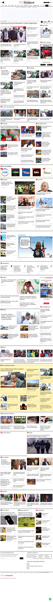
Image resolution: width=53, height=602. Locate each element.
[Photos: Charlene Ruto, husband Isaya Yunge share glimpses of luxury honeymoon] (3, 530)
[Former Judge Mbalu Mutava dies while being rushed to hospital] (44, 186)
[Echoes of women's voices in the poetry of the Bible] (3, 245)
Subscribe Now (46, 51)
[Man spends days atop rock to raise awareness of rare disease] (44, 203)
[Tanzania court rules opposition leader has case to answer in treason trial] (33, 461)
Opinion (4, 232)
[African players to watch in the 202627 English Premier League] (46, 353)
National (4, 123)
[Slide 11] (21, 453)
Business (4, 179)
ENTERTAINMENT (26, 5)
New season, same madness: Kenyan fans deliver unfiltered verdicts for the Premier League (20, 361)
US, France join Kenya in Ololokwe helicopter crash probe (5, 60)
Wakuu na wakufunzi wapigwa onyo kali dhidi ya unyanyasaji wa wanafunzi (20, 504)
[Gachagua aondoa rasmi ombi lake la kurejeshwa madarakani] (46, 498)
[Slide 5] (12, 453)
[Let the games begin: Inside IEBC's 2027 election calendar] (33, 94)
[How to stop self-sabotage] (38, 515)
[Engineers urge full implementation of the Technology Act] (25, 188)
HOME (2, 5)
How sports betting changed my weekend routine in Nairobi (46, 159)
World (30, 432)
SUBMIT (21, 558)
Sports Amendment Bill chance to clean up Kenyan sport (11, 252)
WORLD (16, 5)
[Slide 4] (11, 453)
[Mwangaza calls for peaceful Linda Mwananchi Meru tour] (28, 286)
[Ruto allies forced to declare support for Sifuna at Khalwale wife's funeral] (46, 94)
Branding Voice (41, 123)
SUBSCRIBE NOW (46, 2)
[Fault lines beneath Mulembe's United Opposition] (13, 34)
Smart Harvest (24, 510)
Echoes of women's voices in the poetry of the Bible (11, 244)
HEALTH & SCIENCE (8, 413)
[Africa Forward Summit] (13, 444)
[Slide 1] (6, 453)
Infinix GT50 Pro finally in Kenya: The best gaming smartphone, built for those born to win (46, 135)
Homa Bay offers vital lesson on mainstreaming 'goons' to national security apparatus (17, 268)
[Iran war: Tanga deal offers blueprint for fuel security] (3, 237)
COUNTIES (6, 5)
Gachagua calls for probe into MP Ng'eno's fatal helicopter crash (32, 43)
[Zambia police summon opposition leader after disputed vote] (46, 461)
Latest (4, 68)
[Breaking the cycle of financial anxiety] (38, 537)
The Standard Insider (8, 365)
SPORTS (22, 5)
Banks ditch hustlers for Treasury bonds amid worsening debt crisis (11, 225)
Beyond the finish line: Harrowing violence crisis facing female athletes (10, 126)
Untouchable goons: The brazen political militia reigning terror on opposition (6, 119)
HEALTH (19, 5)
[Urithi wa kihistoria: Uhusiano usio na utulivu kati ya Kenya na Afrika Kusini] (33, 498)
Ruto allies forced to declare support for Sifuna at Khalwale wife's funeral (46, 340)
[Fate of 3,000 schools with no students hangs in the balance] (33, 52)
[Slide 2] (8, 453)
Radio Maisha (23, 7)
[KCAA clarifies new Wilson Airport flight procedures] (3, 154)
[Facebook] (30, 556)
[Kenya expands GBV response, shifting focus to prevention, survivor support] (28, 143)
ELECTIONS (30, 5)
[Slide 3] (9, 453)
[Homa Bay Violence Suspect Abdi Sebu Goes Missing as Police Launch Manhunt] (46, 30)
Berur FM (35, 7)
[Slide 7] (15, 453)
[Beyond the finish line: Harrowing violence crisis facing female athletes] (10, 135)
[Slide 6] (14, 453)
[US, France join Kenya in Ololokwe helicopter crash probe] (6, 53)
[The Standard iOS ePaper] (49, 64)
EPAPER (47, 5)
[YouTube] (49, 556)
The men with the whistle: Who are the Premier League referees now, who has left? (33, 361)
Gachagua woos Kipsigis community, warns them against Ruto (18, 60)
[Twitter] (37, 556)
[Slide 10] (20, 453)
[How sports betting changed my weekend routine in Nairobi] (38, 160)
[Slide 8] (17, 453)
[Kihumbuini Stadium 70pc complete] (6, 353)
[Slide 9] (18, 453)
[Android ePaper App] (43, 64)
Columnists (5, 263)
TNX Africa (5, 510)
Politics (4, 277)
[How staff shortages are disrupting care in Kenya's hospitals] (18, 464)
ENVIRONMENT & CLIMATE (36, 5)
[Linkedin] (43, 556)
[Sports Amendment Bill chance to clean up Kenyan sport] (3, 253)
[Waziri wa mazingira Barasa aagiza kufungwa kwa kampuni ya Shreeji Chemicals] (6, 497)
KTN (40, 5)
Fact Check (5, 457)
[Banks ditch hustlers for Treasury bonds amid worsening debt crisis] (3, 226)
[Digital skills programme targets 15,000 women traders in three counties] (26, 201)
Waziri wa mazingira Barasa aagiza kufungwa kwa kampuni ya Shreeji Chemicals (6, 503)
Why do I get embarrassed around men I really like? (46, 529)
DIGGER (50, 5)
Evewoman (40, 510)
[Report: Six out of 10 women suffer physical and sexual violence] (3, 147)
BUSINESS (12, 5)
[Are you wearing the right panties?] (38, 522)
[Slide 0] (5, 453)
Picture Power (6, 432)
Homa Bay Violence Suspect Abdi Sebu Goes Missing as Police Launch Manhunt (45, 36)
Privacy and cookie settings (45, 572)
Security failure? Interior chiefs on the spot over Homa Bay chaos (33, 119)
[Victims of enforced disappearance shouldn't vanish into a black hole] (23, 406)
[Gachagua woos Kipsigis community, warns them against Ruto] (20, 53)
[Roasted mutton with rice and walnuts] (38, 544)
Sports (4, 347)
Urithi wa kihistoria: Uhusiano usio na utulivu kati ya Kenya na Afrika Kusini (33, 504)
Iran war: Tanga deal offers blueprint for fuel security (11, 236)
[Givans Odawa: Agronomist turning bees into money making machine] (3, 199)
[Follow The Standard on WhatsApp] (50, 599)
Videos (4, 309)
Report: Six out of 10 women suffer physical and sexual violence (13, 146)
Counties (40, 179)
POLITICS (9, 5)
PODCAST (44, 5)
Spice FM (29, 7)
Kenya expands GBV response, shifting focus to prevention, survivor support (27, 149)
